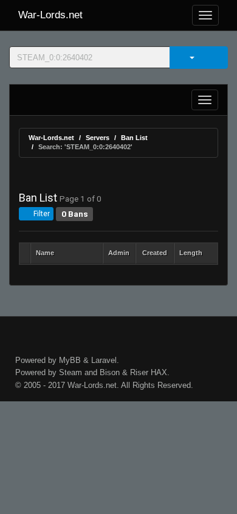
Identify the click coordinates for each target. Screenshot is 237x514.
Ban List (134, 137)
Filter (41, 213)
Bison (110, 372)
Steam (70, 372)
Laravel (104, 360)
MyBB (70, 360)
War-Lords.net (50, 15)
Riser (139, 372)
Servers (97, 137)
